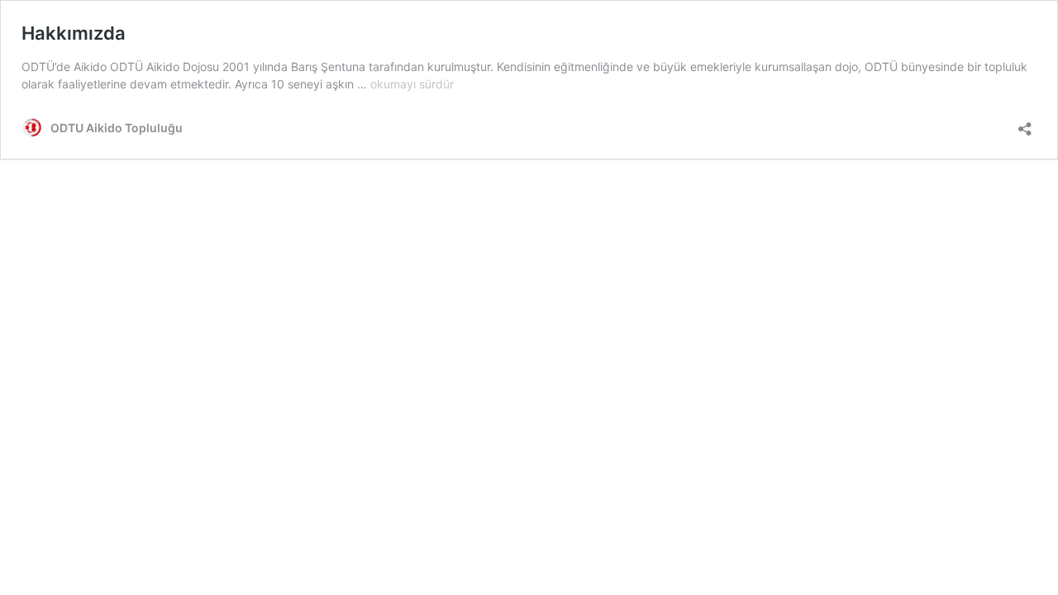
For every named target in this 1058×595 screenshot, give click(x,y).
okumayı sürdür (412, 84)
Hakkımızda (73, 33)
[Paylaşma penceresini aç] (1025, 123)
